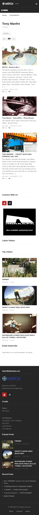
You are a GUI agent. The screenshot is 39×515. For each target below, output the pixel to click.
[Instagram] (10, 203)
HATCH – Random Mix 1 (11, 67)
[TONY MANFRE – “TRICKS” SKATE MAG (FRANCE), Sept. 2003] (19, 142)
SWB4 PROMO (9, 496)
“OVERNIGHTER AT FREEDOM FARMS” (18, 486)
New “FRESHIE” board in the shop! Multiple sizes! (20, 482)
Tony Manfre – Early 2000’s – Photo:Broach (18, 118)
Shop (11, 511)
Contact (19, 511)
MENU (5, 10)
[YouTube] (4, 203)
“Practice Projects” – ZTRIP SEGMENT (18, 493)
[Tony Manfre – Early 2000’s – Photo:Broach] (19, 106)
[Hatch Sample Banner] (19, 235)
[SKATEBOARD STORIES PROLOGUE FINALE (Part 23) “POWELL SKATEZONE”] (19, 323)
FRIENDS (5, 279)
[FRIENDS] (19, 267)
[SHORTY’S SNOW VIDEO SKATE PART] (19, 295)
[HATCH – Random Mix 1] (19, 55)
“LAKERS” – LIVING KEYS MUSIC (16, 490)
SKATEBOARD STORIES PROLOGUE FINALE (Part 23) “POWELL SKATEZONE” (25, 464)
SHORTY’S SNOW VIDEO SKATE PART (16, 307)
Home (4, 15)
